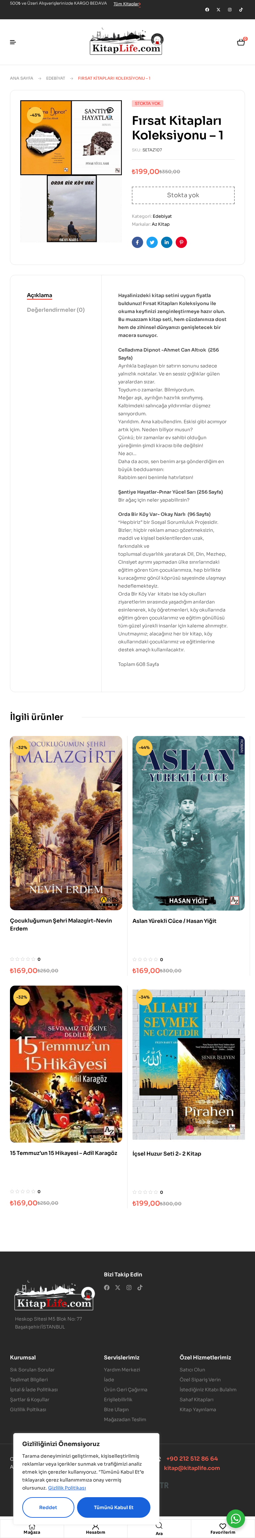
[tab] (56, 296)
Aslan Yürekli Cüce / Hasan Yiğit (174, 921)
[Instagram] (230, 10)
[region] (86, 1479)
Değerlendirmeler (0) (56, 309)
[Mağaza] (32, 1526)
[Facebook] (207, 10)
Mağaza (32, 1532)
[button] (110, 114)
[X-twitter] (218, 10)
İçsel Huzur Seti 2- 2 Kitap (166, 1153)
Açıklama (39, 295)
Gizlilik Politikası (67, 1488)
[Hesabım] (95, 1526)
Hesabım (96, 1532)
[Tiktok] (241, 10)
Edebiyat (55, 78)
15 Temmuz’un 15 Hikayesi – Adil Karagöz (63, 1153)
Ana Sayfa (21, 78)
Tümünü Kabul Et (113, 1507)
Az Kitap (161, 224)
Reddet (48, 1507)
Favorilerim (223, 1532)
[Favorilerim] (222, 1526)
